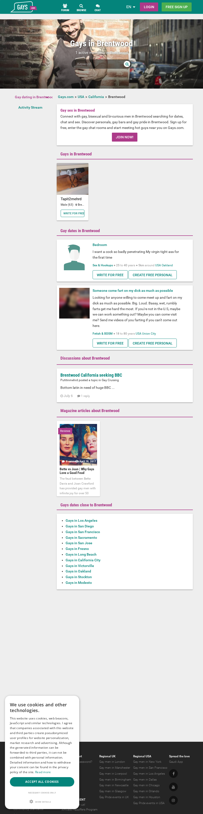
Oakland (167, 265)
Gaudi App (176, 762)
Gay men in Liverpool (113, 773)
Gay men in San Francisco (150, 767)
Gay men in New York (147, 762)
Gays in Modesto (79, 583)
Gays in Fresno (77, 549)
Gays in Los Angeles (81, 520)
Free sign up (177, 7)
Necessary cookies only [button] (42, 792)
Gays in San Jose (79, 543)
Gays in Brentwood (76, 153)
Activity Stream (30, 107)
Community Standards (28, 809)
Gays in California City (83, 560)
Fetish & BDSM (103, 333)
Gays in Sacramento (81, 538)
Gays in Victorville (80, 566)
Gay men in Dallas (145, 779)
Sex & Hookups (103, 265)
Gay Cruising (110, 380)
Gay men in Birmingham (115, 779)
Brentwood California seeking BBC (91, 375)
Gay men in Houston (146, 797)
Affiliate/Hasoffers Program (80, 809)
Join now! (124, 137)
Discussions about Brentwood (85, 358)
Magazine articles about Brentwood (89, 410)
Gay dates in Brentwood (80, 230)
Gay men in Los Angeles (149, 773)
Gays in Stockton (79, 577)
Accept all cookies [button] (42, 782)
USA (158, 265)
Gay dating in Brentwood (34, 97)
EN (128, 6)
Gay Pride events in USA (149, 803)
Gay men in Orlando (146, 791)
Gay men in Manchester (114, 767)
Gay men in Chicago (146, 785)
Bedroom (100, 245)
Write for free (73, 213)
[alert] (42, 752)
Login (149, 7)
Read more (43, 772)
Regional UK (107, 756)
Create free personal (153, 275)
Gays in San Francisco (83, 532)
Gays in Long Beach (81, 554)
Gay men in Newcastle (113, 785)
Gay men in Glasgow (112, 791)
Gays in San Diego (80, 526)
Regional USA (142, 756)
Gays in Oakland (78, 571)
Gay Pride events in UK (114, 797)
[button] (42, 801)
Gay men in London (112, 762)
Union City (149, 333)
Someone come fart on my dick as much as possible (133, 291)
